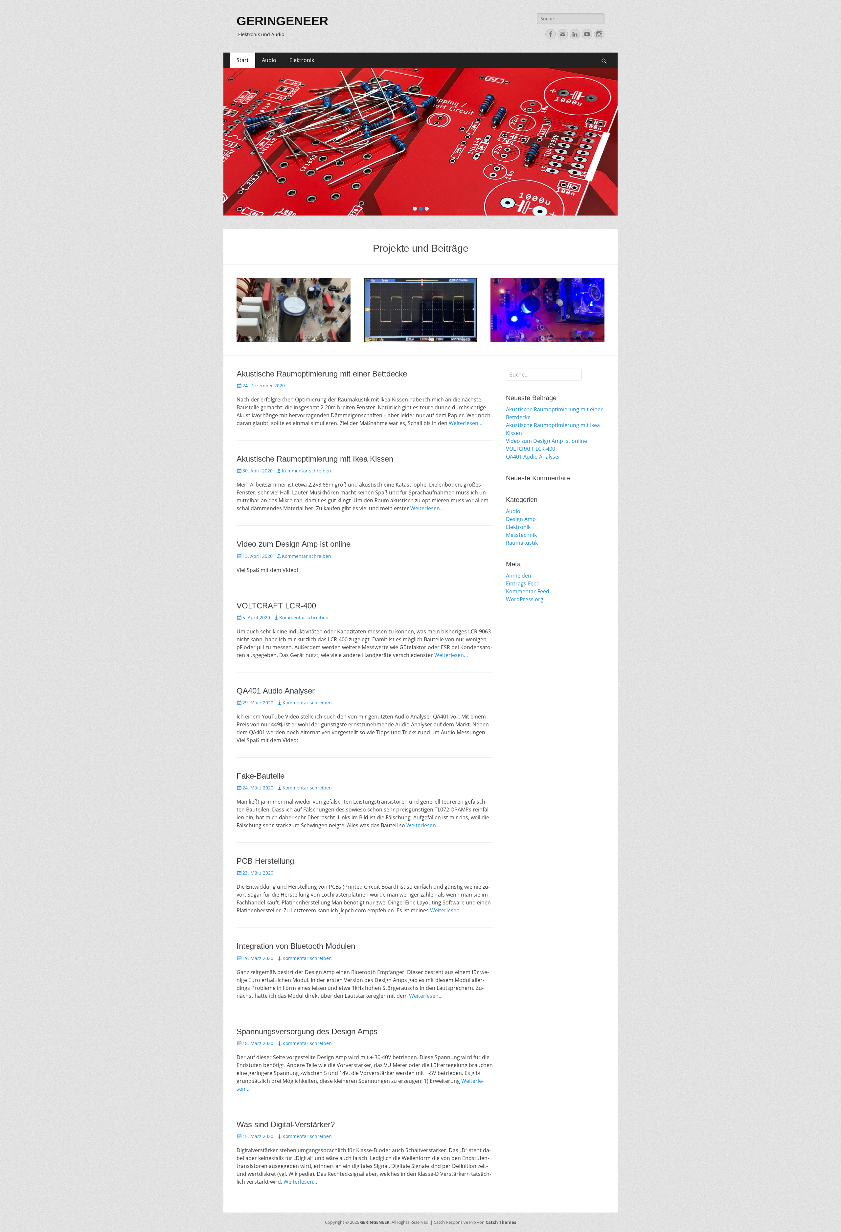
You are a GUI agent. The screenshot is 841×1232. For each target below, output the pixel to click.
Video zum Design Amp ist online (294, 543)
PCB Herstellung (265, 860)
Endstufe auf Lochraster (284, 330)
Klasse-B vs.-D (396, 330)
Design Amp (518, 330)
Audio (269, 60)
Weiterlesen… (466, 423)
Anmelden (518, 575)
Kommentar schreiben (306, 471)
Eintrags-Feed (523, 583)
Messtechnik (521, 534)
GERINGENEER (282, 21)
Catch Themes (501, 1222)
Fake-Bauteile (260, 775)
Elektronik (301, 60)
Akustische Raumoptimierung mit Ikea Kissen (315, 458)
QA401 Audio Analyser (276, 690)
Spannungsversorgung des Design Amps (307, 1031)
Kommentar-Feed (527, 591)
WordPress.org (524, 599)
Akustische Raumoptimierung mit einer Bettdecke (322, 373)
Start (243, 60)
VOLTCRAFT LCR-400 (276, 605)
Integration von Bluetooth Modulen (296, 946)
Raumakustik (522, 542)
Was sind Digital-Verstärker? (286, 1124)
